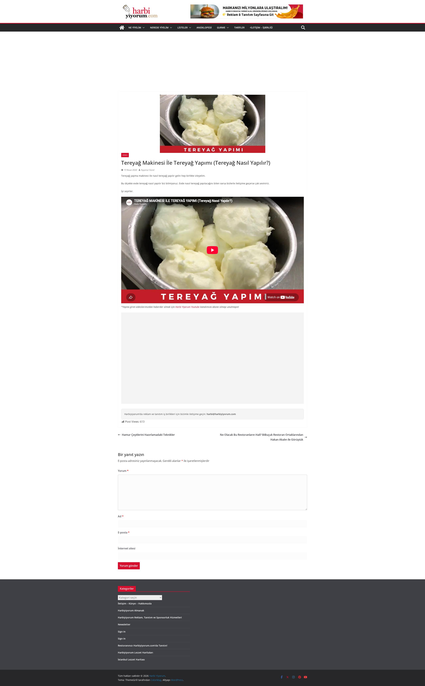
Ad (121, 516)
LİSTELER (182, 27)
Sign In (122, 631)
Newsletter (124, 624)
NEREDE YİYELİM (159, 27)
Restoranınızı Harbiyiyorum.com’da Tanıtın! (142, 645)
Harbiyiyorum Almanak (131, 610)
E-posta (123, 532)
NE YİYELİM (134, 27)
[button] (143, 27)
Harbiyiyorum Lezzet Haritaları (135, 652)
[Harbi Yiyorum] (122, 28)
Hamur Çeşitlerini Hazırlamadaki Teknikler (148, 435)
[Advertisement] (212, 56)
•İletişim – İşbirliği (261, 27)
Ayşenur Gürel (147, 170)
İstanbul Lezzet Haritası (131, 659)
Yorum (123, 471)
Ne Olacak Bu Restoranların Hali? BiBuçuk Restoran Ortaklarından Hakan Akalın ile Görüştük (261, 437)
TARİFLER (239, 27)
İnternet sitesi (126, 548)
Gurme (221, 27)
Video (125, 155)
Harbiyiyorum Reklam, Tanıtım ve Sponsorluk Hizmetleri (150, 617)
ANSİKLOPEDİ (204, 27)
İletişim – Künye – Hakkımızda (135, 603)
